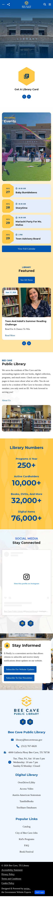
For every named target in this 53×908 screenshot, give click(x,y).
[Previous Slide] (24, 97)
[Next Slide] (29, 97)
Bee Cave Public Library (13, 611)
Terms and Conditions (11, 878)
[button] (26, 190)
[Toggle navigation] (3, 4)
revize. (27, 888)
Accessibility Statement (12, 870)
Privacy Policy (8, 874)
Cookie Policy (7, 883)
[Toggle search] (44, 4)
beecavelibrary (31, 611)
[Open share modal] (8, 4)
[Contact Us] (26, 79)
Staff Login (40, 892)
